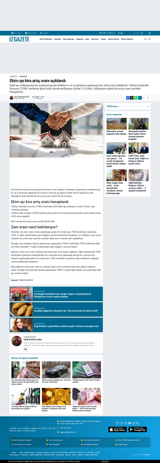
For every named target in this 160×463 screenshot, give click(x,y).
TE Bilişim (146, 455)
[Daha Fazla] (140, 98)
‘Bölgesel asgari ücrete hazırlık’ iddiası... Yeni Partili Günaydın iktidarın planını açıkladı (84, 408)
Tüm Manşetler (54, 444)
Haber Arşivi (122, 444)
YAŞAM (80, 455)
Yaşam (103, 39)
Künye (14, 452)
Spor (87, 39)
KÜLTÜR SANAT (49, 455)
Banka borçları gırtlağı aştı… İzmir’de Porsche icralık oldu (56, 381)
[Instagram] (125, 423)
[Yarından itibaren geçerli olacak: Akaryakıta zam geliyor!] (25, 396)
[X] (121, 423)
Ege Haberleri (68, 39)
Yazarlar (45, 33)
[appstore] (117, 429)
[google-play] (137, 429)
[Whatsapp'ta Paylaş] (136, 98)
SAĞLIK (68, 455)
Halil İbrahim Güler (33, 339)
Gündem (57, 39)
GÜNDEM (90, 452)
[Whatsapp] (133, 423)
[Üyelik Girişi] (148, 33)
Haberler (13, 76)
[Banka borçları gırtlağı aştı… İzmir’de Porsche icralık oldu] (56, 370)
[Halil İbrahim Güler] (16, 341)
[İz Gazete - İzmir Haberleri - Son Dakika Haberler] (20, 39)
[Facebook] (117, 423)
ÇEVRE (97, 452)
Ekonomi (95, 39)
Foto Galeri (17, 33)
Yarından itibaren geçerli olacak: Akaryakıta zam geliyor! (24, 407)
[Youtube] (129, 423)
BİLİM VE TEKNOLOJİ (77, 452)
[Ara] (145, 39)
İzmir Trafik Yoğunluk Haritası (129, 440)
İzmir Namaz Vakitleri (92, 440)
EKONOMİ (23, 76)
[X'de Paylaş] (131, 98)
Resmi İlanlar (113, 39)
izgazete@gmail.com (67, 432)
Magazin (80, 39)
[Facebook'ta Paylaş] (127, 98)
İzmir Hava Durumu (56, 440)
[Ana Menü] (149, 39)
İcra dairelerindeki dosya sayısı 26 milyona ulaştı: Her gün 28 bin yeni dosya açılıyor (24, 382)
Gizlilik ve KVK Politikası (59, 452)
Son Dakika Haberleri (91, 444)
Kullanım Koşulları (42, 452)
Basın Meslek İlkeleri (27, 452)
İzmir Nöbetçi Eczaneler (22, 440)
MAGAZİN (60, 455)
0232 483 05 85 (65, 428)
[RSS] (137, 423)
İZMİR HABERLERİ (35, 455)
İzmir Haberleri (46, 39)
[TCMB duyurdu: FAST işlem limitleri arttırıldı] (86, 370)
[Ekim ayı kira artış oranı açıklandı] (56, 130)
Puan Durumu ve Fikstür (22, 444)
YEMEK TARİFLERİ (91, 455)
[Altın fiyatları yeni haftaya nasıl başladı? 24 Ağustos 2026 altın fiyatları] (56, 396)
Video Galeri (32, 33)
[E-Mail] (25, 349)
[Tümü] (148, 106)
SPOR (74, 455)
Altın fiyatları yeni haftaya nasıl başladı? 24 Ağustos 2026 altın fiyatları (54, 408)
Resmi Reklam (127, 39)
